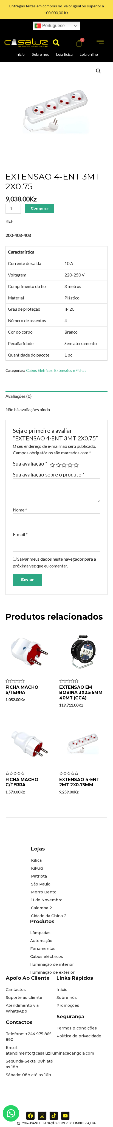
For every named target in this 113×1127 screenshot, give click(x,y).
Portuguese (53, 25)
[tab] (56, 396)
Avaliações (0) (18, 396)
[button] (56, 42)
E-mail (20, 534)
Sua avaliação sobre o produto (48, 475)
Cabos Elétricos (39, 370)
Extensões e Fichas (70, 370)
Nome (20, 509)
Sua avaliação (30, 464)
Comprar (40, 208)
